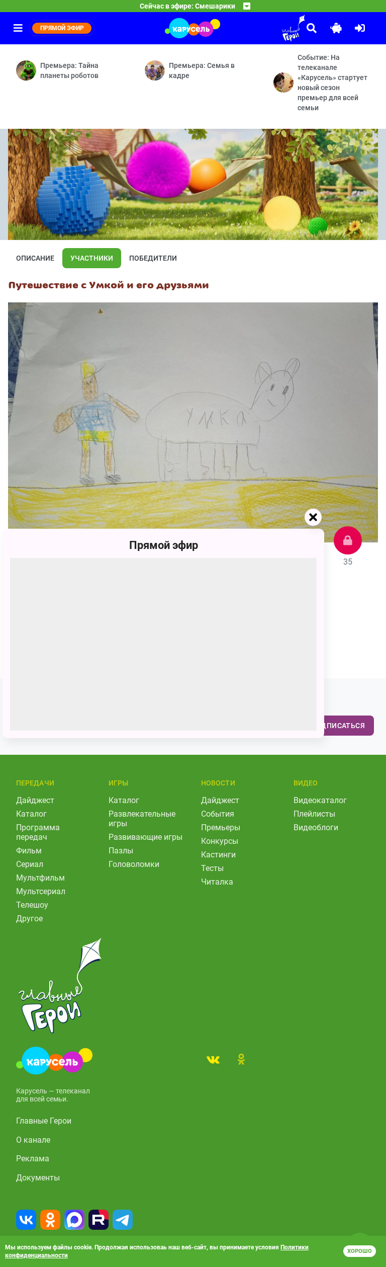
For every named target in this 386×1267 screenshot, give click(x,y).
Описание (35, 258)
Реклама (32, 1158)
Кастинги (218, 854)
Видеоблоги (316, 827)
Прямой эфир (163, 545)
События (217, 814)
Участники (91, 258)
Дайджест (35, 800)
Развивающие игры (145, 837)
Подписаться (338, 726)
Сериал (29, 864)
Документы (38, 1177)
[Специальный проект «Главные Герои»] (265, 28)
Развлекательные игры (142, 818)
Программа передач (38, 832)
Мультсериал (40, 891)
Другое (29, 918)
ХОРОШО (359, 1251)
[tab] (213, 1059)
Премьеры (220, 827)
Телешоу (32, 905)
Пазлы (121, 850)
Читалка (217, 882)
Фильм (29, 850)
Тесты (212, 868)
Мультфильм (40, 878)
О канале (33, 1140)
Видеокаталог (320, 800)
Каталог (31, 814)
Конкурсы (219, 841)
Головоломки (134, 864)
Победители (153, 258)
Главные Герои (43, 1121)
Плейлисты (314, 814)
